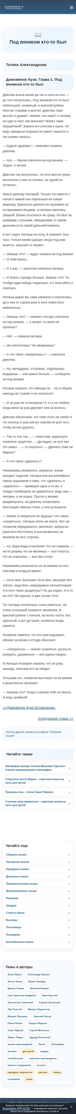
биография (57, 1044)
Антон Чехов (15, 981)
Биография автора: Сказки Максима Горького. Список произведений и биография (35, 768)
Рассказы (12, 898)
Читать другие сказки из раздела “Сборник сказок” (33, 734)
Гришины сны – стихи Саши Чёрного (29, 791)
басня (42, 1044)
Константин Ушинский (20, 1002)
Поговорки (13, 934)
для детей (28, 1051)
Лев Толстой (15, 1009)
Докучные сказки (17, 876)
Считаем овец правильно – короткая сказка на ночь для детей (35, 803)
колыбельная (15, 1058)
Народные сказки (17, 869)
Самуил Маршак (38, 1023)
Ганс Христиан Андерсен (22, 995)
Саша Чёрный (15, 1030)
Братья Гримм (16, 988)
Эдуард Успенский (39, 1037)
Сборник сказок (16, 854)
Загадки (11, 905)
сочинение (14, 1079)
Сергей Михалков (39, 1030)
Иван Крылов (49, 995)
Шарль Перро (15, 1037)
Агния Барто (15, 974)
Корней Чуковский (49, 1002)
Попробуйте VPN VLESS (16, 1108)
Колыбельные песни (19, 941)
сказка (57, 1072)
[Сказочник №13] (14, 7)
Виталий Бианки (39, 988)
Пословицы (13, 927)
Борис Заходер (36, 981)
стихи (29, 1079)
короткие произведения (43, 1058)
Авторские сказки (17, 861)
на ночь (41, 1065)
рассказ (43, 1072)
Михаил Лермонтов (39, 1009)
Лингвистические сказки (22, 883)
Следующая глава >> (55, 718)
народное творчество (20, 1072)
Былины (11, 919)
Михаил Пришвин (18, 1016)
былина (12, 1051)
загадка (44, 1051)
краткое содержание (19, 1065)
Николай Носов (42, 1016)
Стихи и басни (15, 912)
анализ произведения (20, 1044)
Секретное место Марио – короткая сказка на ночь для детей (34, 781)
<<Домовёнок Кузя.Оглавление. (29, 708)
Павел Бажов (15, 1023)
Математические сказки (21, 890)
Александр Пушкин (39, 974)
